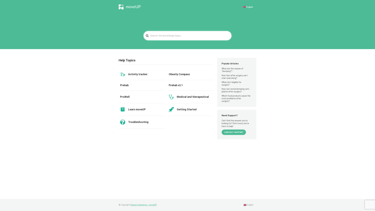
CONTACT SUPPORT (233, 132)
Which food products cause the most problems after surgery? (236, 98)
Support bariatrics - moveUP (143, 205)
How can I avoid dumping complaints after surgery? (236, 90)
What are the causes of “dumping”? (232, 69)
